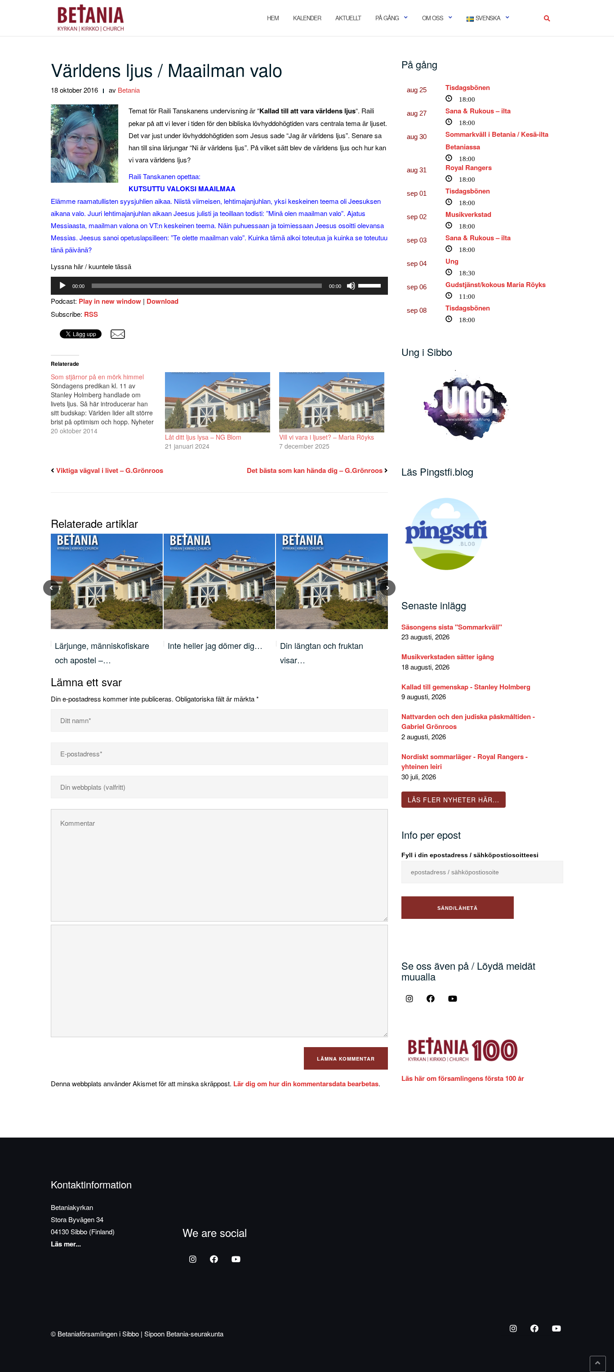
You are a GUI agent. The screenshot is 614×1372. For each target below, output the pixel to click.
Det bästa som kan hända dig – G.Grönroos (315, 470)
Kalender (307, 17)
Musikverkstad (468, 214)
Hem (273, 17)
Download (162, 301)
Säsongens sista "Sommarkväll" (451, 627)
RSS (91, 314)
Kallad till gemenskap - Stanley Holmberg (465, 687)
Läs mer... (66, 1244)
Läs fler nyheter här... (453, 799)
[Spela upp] (62, 285)
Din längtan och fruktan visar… (321, 652)
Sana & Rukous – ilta (478, 111)
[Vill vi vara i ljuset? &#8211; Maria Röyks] (331, 402)
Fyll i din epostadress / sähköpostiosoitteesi (469, 855)
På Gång (387, 17)
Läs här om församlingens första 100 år (462, 1078)
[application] (219, 286)
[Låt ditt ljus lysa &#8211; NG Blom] (217, 402)
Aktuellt (348, 17)
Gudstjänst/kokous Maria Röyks (495, 284)
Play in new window (110, 301)
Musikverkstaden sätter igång (447, 656)
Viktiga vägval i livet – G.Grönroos (109, 470)
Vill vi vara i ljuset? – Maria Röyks (326, 436)
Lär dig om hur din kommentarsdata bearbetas (305, 1084)
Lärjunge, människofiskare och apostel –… (102, 652)
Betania (129, 89)
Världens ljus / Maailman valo (166, 69)
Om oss (432, 17)
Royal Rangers (468, 167)
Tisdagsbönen (467, 87)
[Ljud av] (351, 285)
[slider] (370, 285)
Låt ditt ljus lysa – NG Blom (203, 436)
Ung (451, 261)
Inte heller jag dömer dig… (215, 645)
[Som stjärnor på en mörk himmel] (108, 403)
